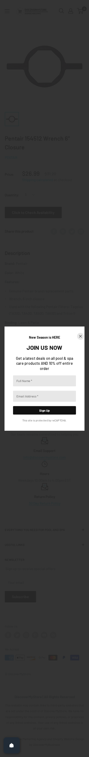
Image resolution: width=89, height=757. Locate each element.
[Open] (12, 745)
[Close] (80, 336)
